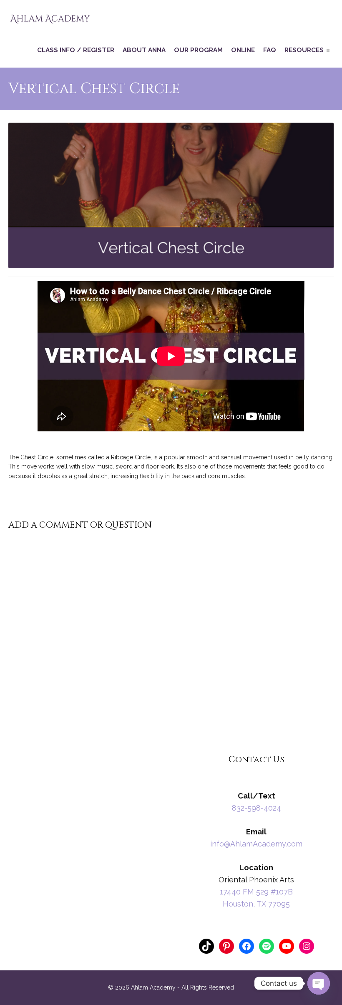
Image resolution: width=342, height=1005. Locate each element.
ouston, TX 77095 (259, 903)
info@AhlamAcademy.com (256, 843)
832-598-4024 (256, 807)
